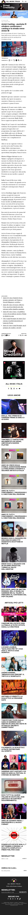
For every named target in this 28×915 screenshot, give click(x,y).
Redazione (5, 58)
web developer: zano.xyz (14, 905)
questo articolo (8, 199)
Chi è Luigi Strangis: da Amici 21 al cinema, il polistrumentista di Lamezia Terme (14, 321)
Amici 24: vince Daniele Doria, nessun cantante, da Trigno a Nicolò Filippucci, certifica (13, 300)
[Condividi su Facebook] (12, 60)
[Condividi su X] (14, 60)
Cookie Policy (10, 903)
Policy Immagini (17, 903)
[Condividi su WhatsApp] (9, 60)
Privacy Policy (4, 903)
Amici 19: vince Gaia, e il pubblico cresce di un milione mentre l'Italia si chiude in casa (14, 314)
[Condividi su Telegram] (16, 60)
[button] (19, 60)
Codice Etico (21, 902)
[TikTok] (20, 899)
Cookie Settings (24, 903)
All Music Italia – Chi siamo (8, 902)
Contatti (16, 902)
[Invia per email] (21, 60)
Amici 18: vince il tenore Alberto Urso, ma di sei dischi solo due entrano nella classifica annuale (13, 307)
